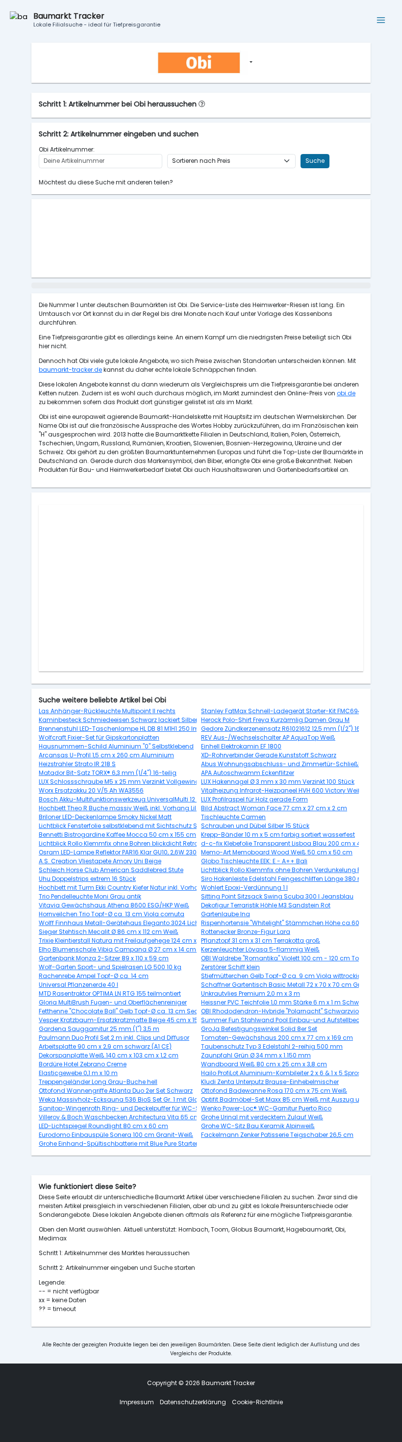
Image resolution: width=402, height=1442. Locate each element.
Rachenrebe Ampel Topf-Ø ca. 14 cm (94, 976)
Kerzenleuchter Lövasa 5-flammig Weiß (260, 949)
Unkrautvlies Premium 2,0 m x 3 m (250, 993)
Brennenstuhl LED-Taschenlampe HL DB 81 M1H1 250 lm (119, 728)
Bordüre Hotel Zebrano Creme (82, 1064)
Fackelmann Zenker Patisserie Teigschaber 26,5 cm (277, 1135)
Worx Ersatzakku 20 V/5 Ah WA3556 (91, 790)
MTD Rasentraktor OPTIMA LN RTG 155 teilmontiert (110, 993)
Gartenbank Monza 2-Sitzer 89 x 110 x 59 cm (104, 958)
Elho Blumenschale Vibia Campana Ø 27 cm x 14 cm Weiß (126, 949)
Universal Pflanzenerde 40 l (78, 984)
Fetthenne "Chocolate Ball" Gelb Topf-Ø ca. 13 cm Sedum (124, 1011)
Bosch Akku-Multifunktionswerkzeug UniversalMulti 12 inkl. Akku (131, 799)
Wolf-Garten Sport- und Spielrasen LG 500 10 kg (110, 967)
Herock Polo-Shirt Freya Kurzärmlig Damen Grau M (275, 720)
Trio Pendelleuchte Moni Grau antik (90, 896)
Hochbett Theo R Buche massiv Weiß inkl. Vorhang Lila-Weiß (129, 808)
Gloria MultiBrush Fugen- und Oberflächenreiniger (113, 1002)
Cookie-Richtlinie (257, 1402)
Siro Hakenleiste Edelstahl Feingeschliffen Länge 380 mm (285, 879)
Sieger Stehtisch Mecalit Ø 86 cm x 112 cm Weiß (108, 931)
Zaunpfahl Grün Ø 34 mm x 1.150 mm (256, 1055)
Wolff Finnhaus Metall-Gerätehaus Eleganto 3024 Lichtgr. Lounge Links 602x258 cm (163, 923)
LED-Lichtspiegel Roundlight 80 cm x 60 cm (103, 1126)
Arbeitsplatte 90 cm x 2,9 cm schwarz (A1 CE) (105, 1046)
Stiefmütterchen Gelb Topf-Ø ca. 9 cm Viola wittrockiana (285, 976)
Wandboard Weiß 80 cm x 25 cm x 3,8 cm (264, 1064)
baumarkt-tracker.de (70, 369)
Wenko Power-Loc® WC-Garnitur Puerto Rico (266, 1108)
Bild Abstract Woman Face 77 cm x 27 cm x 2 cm (274, 808)
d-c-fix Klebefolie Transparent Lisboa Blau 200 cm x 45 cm (289, 843)
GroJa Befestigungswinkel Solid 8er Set (259, 1029)
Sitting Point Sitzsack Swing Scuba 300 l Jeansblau (277, 896)
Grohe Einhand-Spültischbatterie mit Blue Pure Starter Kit (122, 1143)
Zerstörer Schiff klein (230, 967)
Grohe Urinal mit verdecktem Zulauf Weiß (262, 1117)
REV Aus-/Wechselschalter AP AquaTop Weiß (268, 737)
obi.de (346, 393)
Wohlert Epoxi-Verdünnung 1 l (244, 887)
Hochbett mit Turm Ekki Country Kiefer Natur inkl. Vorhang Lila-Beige (138, 887)
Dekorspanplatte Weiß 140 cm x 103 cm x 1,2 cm (108, 1055)
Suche (315, 160)
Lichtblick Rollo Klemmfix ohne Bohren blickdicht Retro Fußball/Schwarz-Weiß (154, 843)
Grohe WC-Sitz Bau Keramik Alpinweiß (258, 1126)
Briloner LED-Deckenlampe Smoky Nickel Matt (105, 817)
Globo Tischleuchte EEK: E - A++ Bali (254, 861)
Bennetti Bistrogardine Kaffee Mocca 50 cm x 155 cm (117, 834)
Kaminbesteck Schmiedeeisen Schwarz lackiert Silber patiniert (131, 720)
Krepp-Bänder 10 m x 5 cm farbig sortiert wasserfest (278, 834)
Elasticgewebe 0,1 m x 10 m (78, 1073)
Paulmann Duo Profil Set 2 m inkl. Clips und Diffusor (114, 1037)
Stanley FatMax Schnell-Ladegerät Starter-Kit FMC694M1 (285, 711)
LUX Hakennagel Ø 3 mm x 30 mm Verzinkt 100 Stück (277, 781)
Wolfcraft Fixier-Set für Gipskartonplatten (99, 737)
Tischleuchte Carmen (233, 817)
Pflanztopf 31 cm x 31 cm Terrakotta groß (260, 940)
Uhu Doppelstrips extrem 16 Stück (87, 879)
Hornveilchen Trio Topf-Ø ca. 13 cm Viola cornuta (111, 914)
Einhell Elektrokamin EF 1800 (241, 746)
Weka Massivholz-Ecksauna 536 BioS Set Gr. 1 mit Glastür (124, 1099)
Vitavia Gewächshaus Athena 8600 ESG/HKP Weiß (114, 905)
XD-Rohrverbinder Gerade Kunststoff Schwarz (268, 755)
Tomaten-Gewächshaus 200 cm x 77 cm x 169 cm (277, 1037)
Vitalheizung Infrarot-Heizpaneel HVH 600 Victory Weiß (281, 790)
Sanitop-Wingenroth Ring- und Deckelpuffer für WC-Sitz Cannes (135, 1108)
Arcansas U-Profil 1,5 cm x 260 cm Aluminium (106, 755)
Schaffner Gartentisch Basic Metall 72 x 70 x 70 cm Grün (284, 984)
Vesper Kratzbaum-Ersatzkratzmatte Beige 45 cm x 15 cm (124, 1020)
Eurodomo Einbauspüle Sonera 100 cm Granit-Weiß (116, 1135)
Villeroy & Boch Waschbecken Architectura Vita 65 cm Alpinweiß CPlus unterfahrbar (163, 1117)
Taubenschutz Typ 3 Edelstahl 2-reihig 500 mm (272, 1046)
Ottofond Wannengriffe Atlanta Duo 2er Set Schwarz (116, 1090)
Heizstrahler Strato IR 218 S (77, 764)
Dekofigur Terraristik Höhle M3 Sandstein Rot (265, 905)
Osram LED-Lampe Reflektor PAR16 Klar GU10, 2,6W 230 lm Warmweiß (139, 852)
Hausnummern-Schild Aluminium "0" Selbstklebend (116, 746)
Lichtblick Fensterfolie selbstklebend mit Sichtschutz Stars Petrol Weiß (141, 826)
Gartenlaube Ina (225, 914)
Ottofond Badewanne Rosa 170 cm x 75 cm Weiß (274, 1090)
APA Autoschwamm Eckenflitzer (247, 773)
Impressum (137, 1402)
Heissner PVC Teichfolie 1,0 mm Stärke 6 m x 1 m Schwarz (284, 1002)
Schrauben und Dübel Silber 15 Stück (255, 826)
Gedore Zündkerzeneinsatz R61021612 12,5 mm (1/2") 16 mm (288, 728)
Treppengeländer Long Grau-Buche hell (98, 1082)
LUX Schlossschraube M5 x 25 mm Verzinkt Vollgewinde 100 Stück (135, 781)
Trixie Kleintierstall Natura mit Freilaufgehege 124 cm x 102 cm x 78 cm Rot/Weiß (156, 940)
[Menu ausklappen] (381, 20)
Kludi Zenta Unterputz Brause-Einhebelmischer (270, 1082)
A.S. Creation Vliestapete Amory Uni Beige (100, 861)
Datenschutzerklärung (193, 1402)
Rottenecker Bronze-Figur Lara (245, 931)
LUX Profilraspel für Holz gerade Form (254, 799)
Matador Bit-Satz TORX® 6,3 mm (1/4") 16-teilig (107, 773)
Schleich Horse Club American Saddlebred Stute (111, 870)
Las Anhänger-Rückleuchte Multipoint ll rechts (107, 711)
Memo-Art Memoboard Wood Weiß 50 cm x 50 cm (276, 852)
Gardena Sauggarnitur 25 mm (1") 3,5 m (99, 1029)
